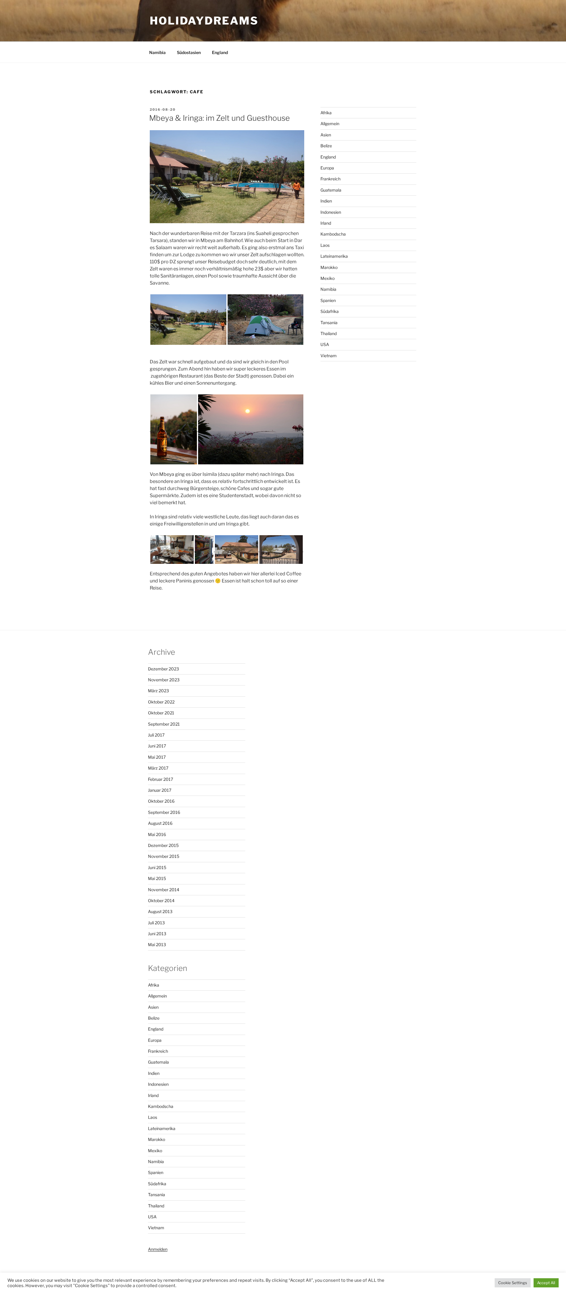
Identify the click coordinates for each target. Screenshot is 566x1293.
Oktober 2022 (161, 701)
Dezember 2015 (163, 845)
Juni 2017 (157, 745)
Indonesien (330, 212)
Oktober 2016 (161, 801)
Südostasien (189, 52)
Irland (325, 223)
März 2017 (158, 767)
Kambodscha (333, 233)
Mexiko (327, 278)
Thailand (328, 333)
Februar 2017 (160, 779)
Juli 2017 (156, 734)
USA (324, 344)
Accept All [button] (546, 1282)
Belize (326, 145)
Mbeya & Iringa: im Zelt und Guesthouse (219, 118)
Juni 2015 (157, 867)
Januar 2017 (159, 790)
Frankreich (330, 178)
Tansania (329, 322)
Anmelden (157, 1249)
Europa (327, 167)
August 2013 (160, 911)
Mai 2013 (157, 944)
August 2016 (160, 823)
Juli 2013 (156, 922)
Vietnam (328, 355)
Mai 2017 (157, 757)
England (220, 52)
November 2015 (163, 856)
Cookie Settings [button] (512, 1282)
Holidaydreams (204, 20)
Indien (326, 200)
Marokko (329, 267)
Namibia (157, 52)
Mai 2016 (157, 834)
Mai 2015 (157, 878)
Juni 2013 (157, 933)
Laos (325, 245)
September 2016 (164, 812)
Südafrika (329, 311)
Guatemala (330, 189)
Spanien (328, 300)
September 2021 (164, 724)
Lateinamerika (334, 256)
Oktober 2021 (161, 712)
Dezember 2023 (163, 668)
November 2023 (164, 679)
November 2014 (163, 889)
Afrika (326, 112)
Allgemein (329, 123)
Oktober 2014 (161, 900)
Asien (325, 134)
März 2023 (158, 690)
